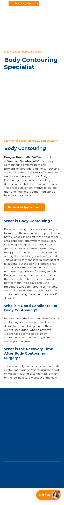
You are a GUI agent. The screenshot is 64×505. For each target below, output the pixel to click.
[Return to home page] (32, 403)
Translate (5, 8)
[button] (24, 207)
